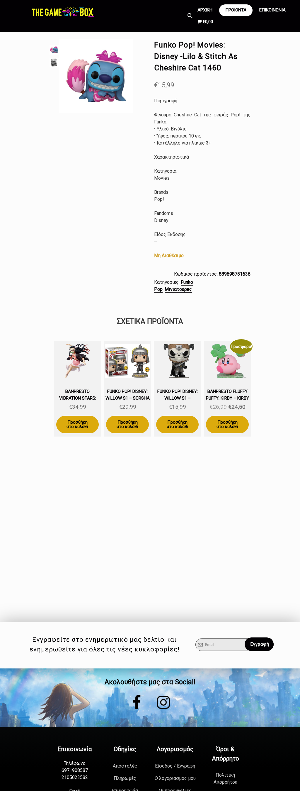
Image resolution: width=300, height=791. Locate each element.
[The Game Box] (63, 11)
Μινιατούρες (178, 289)
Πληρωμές (125, 778)
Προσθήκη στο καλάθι (77, 424)
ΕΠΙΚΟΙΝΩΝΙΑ (272, 10)
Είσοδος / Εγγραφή (175, 766)
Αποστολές (125, 766)
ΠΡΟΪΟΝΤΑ (235, 10)
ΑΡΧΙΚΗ (204, 10)
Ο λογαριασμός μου (175, 778)
